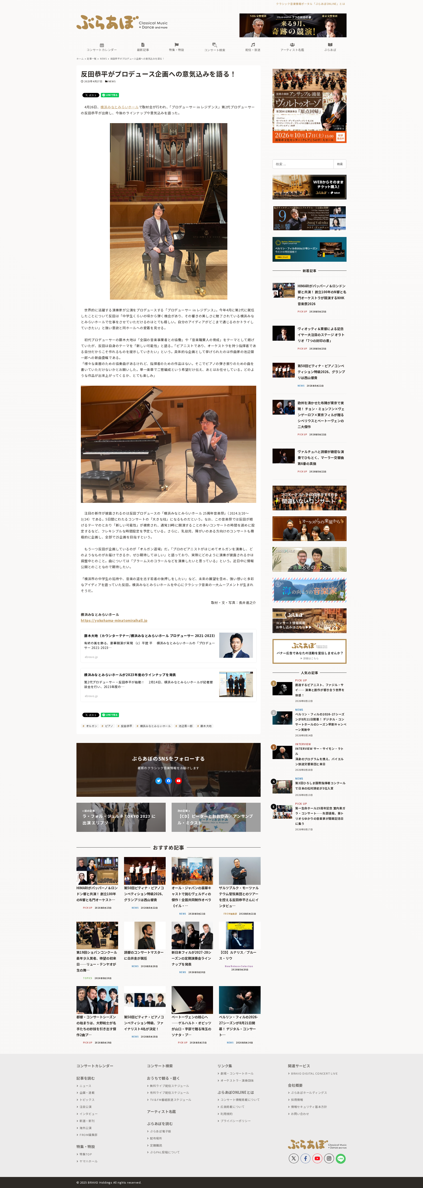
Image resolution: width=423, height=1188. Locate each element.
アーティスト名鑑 (161, 1111)
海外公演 (86, 1128)
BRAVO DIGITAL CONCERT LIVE (314, 1073)
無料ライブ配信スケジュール (169, 1086)
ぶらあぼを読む (160, 1123)
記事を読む (85, 1078)
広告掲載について (233, 1107)
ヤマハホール (89, 1161)
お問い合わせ (300, 1114)
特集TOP (86, 1154)
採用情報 (297, 1100)
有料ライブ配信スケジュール (169, 1092)
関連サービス (299, 1065)
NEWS (112, 81)
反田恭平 (126, 726)
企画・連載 (87, 1092)
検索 (340, 164)
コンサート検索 (160, 1065)
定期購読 (156, 1145)
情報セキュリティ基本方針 (309, 1107)
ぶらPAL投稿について (165, 1152)
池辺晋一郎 (185, 726)
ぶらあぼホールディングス (309, 1092)
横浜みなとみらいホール (119, 107)
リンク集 (224, 1065)
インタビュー (89, 1114)
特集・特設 (85, 1146)
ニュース (85, 1086)
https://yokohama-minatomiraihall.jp (114, 620)
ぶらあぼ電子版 (160, 1131)
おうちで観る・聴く (163, 1078)
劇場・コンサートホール (237, 1073)
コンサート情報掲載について (240, 1100)
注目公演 (86, 1107)
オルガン (91, 726)
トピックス (87, 1100)
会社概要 (295, 1085)
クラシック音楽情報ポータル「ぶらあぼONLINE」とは (310, 4)
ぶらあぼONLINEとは (235, 1092)
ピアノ (108, 726)
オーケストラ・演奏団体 (237, 1080)
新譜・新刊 (87, 1121)
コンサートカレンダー (94, 1065)
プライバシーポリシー (236, 1121)
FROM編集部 (89, 1135)
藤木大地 (206, 726)
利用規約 (227, 1114)
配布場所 (156, 1138)
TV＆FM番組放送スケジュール (170, 1100)
